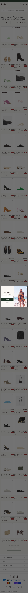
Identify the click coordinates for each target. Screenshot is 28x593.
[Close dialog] (25, 287)
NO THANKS (7, 302)
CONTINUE (6, 299)
